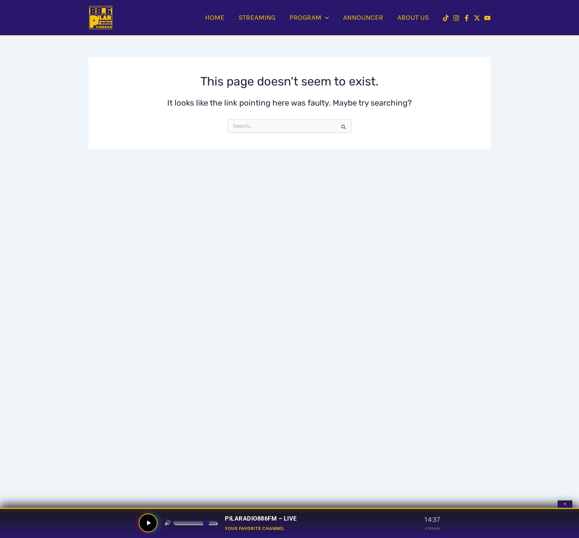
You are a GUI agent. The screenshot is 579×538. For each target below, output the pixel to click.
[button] (325, 17)
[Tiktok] (446, 18)
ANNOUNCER (363, 17)
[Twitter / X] (477, 18)
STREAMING (257, 17)
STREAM (432, 528)
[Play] (148, 523)
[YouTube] (487, 18)
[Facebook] (466, 18)
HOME (214, 17)
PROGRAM (305, 17)
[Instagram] (456, 18)
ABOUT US (413, 17)
